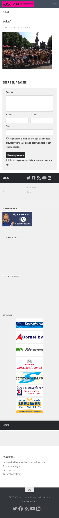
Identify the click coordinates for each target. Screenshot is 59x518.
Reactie (10, 92)
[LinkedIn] (49, 178)
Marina (12, 27)
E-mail (34, 114)
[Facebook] (34, 178)
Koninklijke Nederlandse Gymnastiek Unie (23, 462)
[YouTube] (44, 178)
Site (8, 126)
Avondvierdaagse (11, 466)
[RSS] (39, 178)
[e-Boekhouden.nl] (17, 225)
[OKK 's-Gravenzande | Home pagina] (23, 4)
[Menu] (55, 4)
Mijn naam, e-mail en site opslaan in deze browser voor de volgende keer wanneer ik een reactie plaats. (28, 142)
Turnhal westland (11, 474)
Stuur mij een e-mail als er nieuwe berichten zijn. (29, 162)
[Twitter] (28, 178)
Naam (9, 114)
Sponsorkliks (9, 470)
